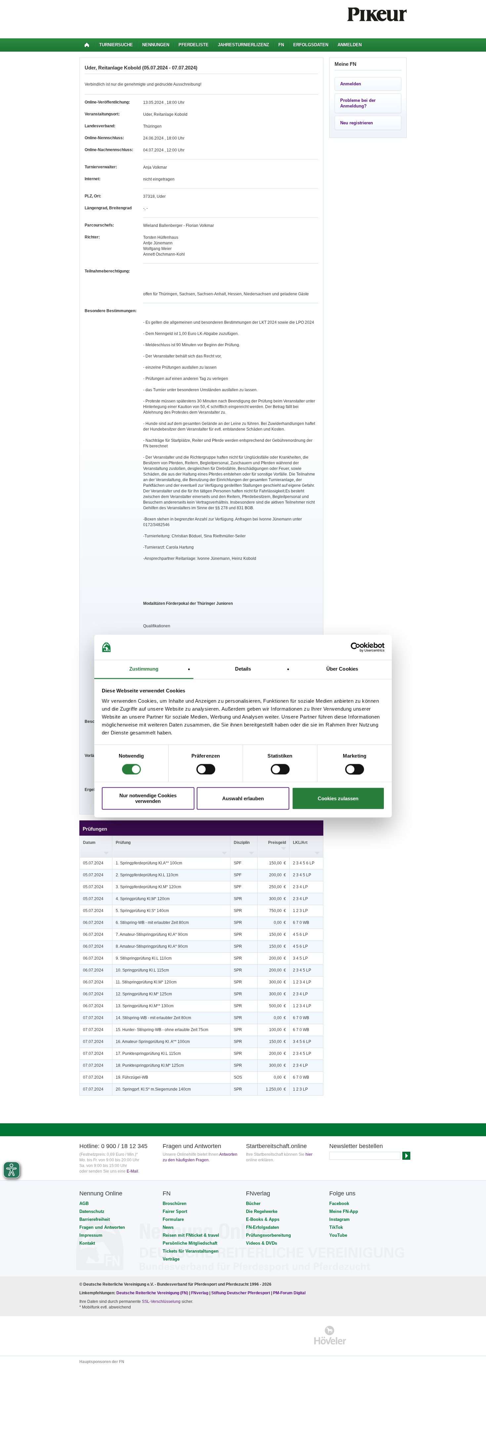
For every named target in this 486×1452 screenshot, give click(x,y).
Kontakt (87, 1243)
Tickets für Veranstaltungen (191, 1251)
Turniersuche (116, 44)
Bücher (253, 1203)
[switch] (205, 769)
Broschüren (174, 1203)
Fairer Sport (175, 1211)
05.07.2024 (93, 863)
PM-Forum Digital (289, 1293)
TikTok (336, 1227)
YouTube (338, 1235)
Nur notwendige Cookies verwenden (148, 798)
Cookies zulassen (338, 798)
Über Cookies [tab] (342, 669)
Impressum (90, 1235)
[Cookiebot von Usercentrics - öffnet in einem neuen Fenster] (356, 647)
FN (281, 44)
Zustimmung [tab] (144, 669)
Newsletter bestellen (356, 1146)
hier (308, 1154)
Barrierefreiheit (94, 1219)
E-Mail (132, 1171)
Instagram (339, 1219)
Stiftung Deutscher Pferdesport (240, 1293)
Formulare (173, 1219)
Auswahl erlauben (243, 798)
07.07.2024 (93, 1018)
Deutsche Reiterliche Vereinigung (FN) (152, 1293)
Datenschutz (91, 1211)
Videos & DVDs (261, 1243)
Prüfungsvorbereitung (268, 1235)
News (168, 1227)
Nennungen (155, 44)
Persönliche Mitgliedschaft (190, 1243)
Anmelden (350, 44)
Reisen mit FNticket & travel (191, 1235)
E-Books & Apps (262, 1219)
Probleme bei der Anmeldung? (358, 103)
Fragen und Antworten (102, 1227)
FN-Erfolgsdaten (262, 1227)
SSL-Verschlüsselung (161, 1301)
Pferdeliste (194, 44)
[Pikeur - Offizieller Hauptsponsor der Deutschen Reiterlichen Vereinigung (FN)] (108, 1335)
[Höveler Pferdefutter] (330, 1335)
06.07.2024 (93, 922)
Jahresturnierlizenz (243, 44)
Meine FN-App (343, 1211)
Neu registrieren (356, 122)
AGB (84, 1203)
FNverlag (200, 1293)
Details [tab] (243, 669)
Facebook (339, 1203)
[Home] (87, 45)
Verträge (171, 1259)
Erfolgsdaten (310, 44)
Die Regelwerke (261, 1211)
